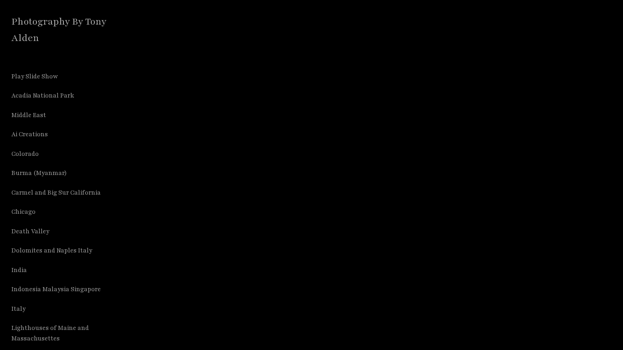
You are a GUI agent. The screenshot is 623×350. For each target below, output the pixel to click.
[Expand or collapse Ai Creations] (54, 135)
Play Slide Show (34, 76)
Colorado (25, 154)
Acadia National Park (42, 96)
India (19, 270)
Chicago (23, 212)
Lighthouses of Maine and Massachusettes (50, 333)
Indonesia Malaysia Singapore (56, 289)
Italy (18, 309)
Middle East (28, 115)
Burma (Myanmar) (39, 173)
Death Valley (30, 231)
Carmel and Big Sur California (56, 193)
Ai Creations (29, 134)
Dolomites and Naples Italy (51, 251)
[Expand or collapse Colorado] (45, 154)
